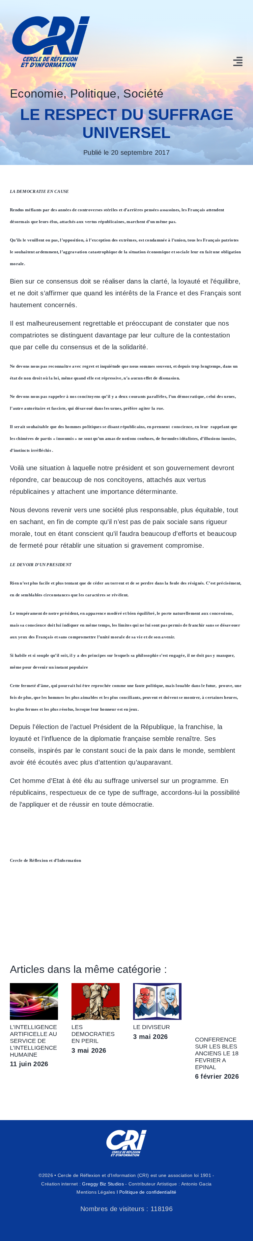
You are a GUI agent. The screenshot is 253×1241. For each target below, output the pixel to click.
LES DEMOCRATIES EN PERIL (93, 1034)
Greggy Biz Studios (103, 1183)
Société (143, 93)
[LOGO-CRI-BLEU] (51, 13)
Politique (93, 93)
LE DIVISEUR (151, 1027)
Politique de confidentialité (147, 1192)
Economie (36, 93)
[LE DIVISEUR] (157, 986)
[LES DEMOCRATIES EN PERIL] (95, 986)
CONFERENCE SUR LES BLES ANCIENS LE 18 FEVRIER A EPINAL (217, 1053)
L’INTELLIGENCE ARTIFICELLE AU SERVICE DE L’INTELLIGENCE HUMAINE (33, 1041)
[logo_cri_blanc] (126, 1130)
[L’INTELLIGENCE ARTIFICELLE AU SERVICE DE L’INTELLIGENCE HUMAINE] (34, 986)
